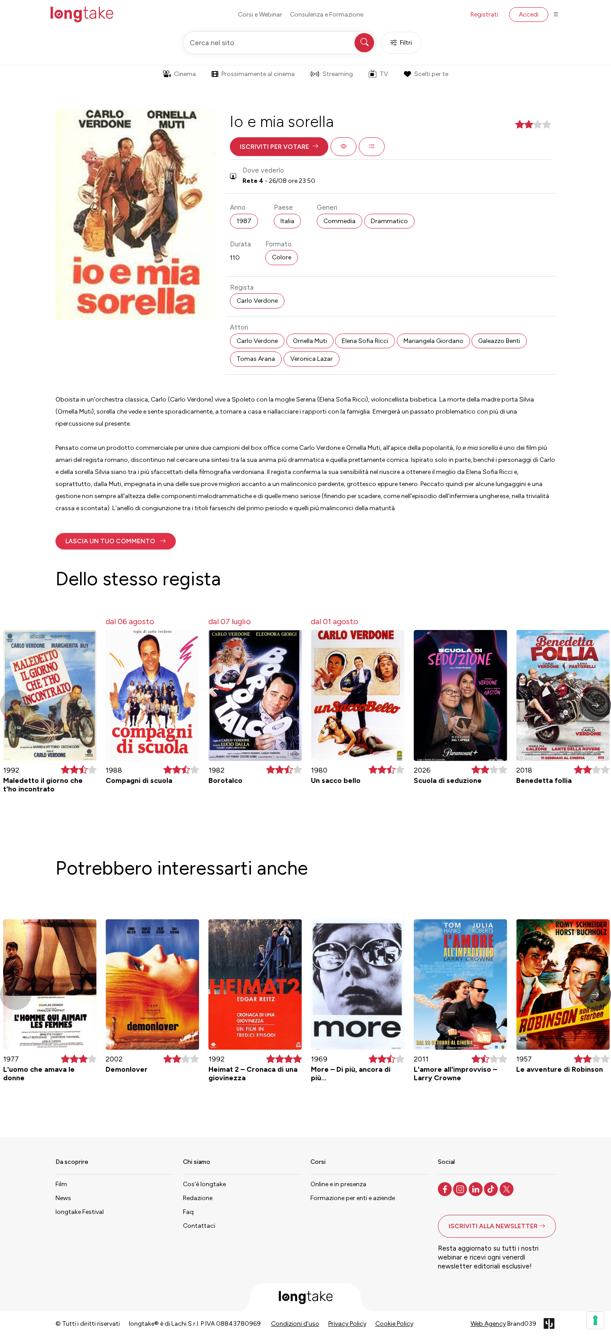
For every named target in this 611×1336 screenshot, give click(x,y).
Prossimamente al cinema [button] (258, 74)
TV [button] (384, 74)
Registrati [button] (484, 14)
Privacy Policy (347, 1324)
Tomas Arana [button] (256, 359)
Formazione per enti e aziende (352, 1198)
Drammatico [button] (389, 221)
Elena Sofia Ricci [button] (365, 341)
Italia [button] (287, 221)
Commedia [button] (339, 221)
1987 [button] (244, 221)
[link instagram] (461, 1188)
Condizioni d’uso (295, 1324)
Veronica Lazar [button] (311, 359)
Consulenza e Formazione (326, 14)
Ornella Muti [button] (310, 341)
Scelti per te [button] (431, 74)
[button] (279, 146)
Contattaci (199, 1226)
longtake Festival (79, 1212)
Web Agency (488, 1324)
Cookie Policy (394, 1324)
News (63, 1198)
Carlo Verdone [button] (257, 300)
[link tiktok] (492, 1188)
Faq (188, 1212)
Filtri (406, 43)
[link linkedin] (476, 1188)
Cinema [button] (185, 74)
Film (61, 1184)
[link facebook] (446, 1188)
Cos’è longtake (204, 1184)
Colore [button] (281, 257)
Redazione (197, 1198)
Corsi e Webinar (260, 14)
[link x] (507, 1188)
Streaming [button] (337, 74)
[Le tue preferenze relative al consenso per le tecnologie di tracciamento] (595, 1320)
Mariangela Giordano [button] (433, 341)
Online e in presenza (338, 1184)
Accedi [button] (529, 14)
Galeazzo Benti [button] (499, 341)
